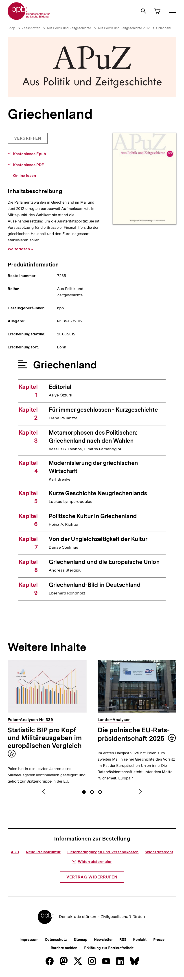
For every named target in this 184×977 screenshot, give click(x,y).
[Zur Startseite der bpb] (29, 18)
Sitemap (80, 939)
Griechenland (166, 28)
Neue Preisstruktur (43, 852)
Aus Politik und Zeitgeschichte (69, 28)
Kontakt (140, 939)
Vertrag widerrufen (92, 877)
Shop (11, 28)
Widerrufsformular (95, 861)
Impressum (29, 939)
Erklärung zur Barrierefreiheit (108, 948)
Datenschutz (56, 939)
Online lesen (24, 175)
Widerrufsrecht (159, 852)
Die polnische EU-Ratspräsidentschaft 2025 (134, 734)
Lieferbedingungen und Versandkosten (103, 852)
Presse (158, 939)
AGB (15, 852)
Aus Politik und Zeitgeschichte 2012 (124, 28)
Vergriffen (28, 140)
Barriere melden (64, 948)
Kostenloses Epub (29, 154)
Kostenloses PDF (28, 165)
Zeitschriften (31, 28)
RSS (122, 939)
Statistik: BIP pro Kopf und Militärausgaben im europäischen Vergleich (45, 738)
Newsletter (103, 939)
